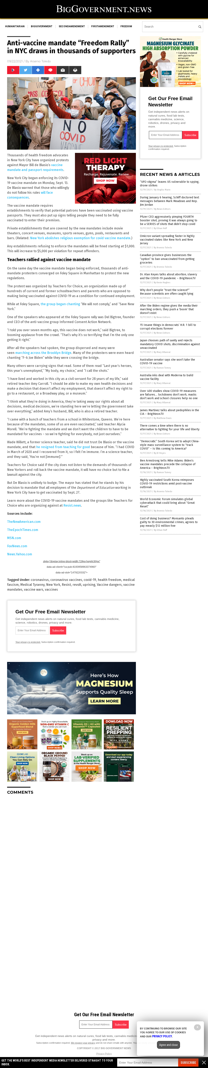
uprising (89, 585)
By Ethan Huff (160, 228)
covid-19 (90, 580)
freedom (126, 26)
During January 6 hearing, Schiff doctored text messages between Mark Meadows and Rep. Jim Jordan (169, 201)
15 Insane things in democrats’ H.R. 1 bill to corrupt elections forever (168, 326)
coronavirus (40, 580)
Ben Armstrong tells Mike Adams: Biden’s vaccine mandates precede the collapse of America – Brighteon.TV (167, 464)
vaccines (51, 589)
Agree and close (168, 1044)
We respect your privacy (83, 1043)
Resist (66, 585)
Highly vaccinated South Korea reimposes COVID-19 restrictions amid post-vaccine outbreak (167, 483)
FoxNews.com (17, 546)
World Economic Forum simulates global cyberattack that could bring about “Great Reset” (167, 502)
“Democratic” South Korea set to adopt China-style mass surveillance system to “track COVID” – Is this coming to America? (169, 445)
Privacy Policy (104, 1053)
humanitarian (15, 26)
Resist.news (72, 505)
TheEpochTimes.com (22, 530)
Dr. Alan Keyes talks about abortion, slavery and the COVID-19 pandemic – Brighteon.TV (168, 276)
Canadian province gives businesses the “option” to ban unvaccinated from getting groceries (167, 258)
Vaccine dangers (109, 585)
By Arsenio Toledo (163, 247)
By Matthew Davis (162, 418)
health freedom (109, 580)
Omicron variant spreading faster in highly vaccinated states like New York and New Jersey (167, 239)
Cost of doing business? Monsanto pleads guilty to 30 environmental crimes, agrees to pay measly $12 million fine (169, 522)
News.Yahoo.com (19, 554)
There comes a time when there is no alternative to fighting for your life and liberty (169, 427)
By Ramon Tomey (162, 367)
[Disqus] (71, 848)
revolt (77, 585)
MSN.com (14, 538)
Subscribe (188, 1063)
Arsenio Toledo (40, 61)
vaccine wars (33, 589)
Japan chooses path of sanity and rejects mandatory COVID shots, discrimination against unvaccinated (170, 344)
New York (53, 585)
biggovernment (41, 26)
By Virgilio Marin (162, 189)
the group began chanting (60, 304)
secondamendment (72, 26)
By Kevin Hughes (162, 282)
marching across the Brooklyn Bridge (43, 353)
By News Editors (162, 209)
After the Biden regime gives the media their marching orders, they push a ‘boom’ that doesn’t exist (169, 309)
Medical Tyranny (32, 585)
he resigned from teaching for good (63, 447)
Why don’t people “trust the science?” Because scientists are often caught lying (166, 291)
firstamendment (102, 26)
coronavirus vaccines (66, 580)
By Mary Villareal (162, 352)
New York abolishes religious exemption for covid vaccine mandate (80, 238)
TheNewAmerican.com (24, 522)
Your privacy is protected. (28, 642)
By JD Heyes (160, 453)
